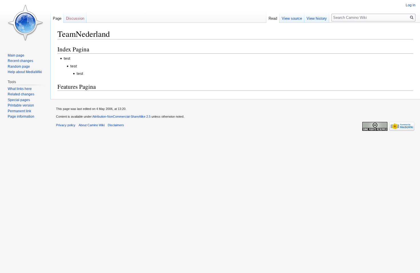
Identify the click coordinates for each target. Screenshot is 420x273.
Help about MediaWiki (25, 72)
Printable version (21, 105)
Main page (16, 55)
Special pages (19, 100)
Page (57, 18)
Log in (410, 5)
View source (292, 18)
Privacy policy (65, 125)
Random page (19, 67)
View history (317, 18)
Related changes (21, 94)
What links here (20, 89)
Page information (21, 117)
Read (273, 18)
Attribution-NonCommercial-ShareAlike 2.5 (121, 116)
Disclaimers (116, 125)
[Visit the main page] (25, 23)
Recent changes (20, 61)
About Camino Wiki (92, 125)
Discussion (75, 18)
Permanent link (19, 111)
